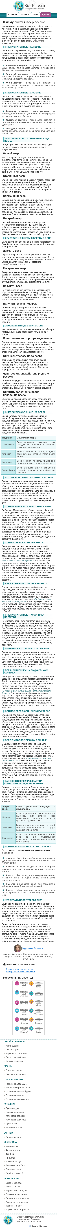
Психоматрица (13, 1050)
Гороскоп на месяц (15, 1095)
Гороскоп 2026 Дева (39, 1003)
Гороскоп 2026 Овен (24, 984)
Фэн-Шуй (10, 1154)
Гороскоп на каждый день (18, 1091)
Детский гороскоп (14, 1061)
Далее (45, 15)
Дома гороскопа (13, 1183)
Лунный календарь (15, 1112)
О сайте (21, 1217)
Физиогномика (13, 1150)
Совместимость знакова (18, 1198)
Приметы (10, 1158)
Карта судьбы (12, 1046)
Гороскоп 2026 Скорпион (38, 1012)
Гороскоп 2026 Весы (24, 1012)
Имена (25, 15)
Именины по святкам (16, 1074)
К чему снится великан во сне (20, 971)
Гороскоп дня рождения (17, 1099)
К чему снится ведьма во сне (20, 969)
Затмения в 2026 (14, 1127)
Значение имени (14, 1070)
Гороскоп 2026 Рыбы (39, 1030)
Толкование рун (13, 1161)
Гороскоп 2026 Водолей (24, 1030)
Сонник (12, 15)
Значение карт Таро (15, 1165)
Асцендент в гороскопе (17, 1202)
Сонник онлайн (13, 1137)
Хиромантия (12, 1146)
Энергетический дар (16, 1057)
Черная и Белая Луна (16, 1190)
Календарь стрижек (15, 1116)
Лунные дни (11, 1123)
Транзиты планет (14, 1206)
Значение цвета (13, 1169)
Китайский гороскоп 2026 (18, 1087)
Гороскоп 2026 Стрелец (24, 1021)
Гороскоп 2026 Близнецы (24, 993)
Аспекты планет (13, 1187)
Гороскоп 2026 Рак (39, 994)
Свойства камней (14, 1173)
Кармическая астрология (18, 1209)
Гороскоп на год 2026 (16, 1084)
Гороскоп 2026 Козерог (39, 1021)
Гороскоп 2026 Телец (39, 984)
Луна (35, 15)
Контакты (35, 1219)
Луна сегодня (12, 1108)
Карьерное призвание (16, 1053)
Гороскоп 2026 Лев (24, 1003)
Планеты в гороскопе (16, 1194)
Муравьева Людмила (32, 948)
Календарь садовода (16, 1120)
